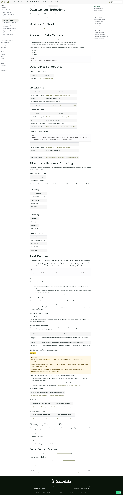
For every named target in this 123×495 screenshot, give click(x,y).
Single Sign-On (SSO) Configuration (101, 36)
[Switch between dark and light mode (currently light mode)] (110, 2)
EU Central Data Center (99, 17)
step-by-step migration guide (51, 371)
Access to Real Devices (99, 32)
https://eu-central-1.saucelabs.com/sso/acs (64, 418)
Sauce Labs (34, 485)
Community (51, 485)
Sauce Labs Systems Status (64, 453)
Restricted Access (98, 30)
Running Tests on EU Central (59, 139)
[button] (10, 5)
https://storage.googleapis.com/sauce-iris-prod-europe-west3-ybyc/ (62, 157)
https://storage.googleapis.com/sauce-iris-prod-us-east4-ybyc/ (60, 126)
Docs (15, 1)
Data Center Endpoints (98, 10)
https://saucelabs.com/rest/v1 (46, 78)
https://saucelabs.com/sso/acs (57, 395)
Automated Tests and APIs (100, 34)
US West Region (98, 23)
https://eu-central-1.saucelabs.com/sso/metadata (42, 418)
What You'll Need (97, 6)
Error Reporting (46, 1)
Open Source (68, 485)
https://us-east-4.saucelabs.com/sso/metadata (41, 406)
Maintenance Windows (69, 460)
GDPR (89, 488)
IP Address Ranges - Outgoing (99, 19)
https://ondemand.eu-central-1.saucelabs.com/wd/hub (58, 147)
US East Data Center (99, 15)
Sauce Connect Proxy (99, 12)
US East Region (98, 25)
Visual (31, 1)
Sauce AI (20, 1)
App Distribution (38, 1)
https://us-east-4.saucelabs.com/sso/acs (63, 406)
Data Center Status (97, 40)
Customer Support (87, 485)
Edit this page (34, 465)
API (24, 1)
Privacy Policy (77, 488)
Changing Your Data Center (99, 38)
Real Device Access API (56, 1)
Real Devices (96, 28)
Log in (44, 28)
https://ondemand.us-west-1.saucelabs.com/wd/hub (58, 95)
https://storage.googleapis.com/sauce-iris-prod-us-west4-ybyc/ (61, 105)
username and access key (46, 30)
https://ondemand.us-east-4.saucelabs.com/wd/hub (58, 116)
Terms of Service (84, 488)
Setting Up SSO (35, 366)
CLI (27, 1)
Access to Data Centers (98, 8)
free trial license (56, 28)
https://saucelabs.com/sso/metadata (39, 395)
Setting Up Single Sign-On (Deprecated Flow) (69, 385)
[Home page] (31, 6)
